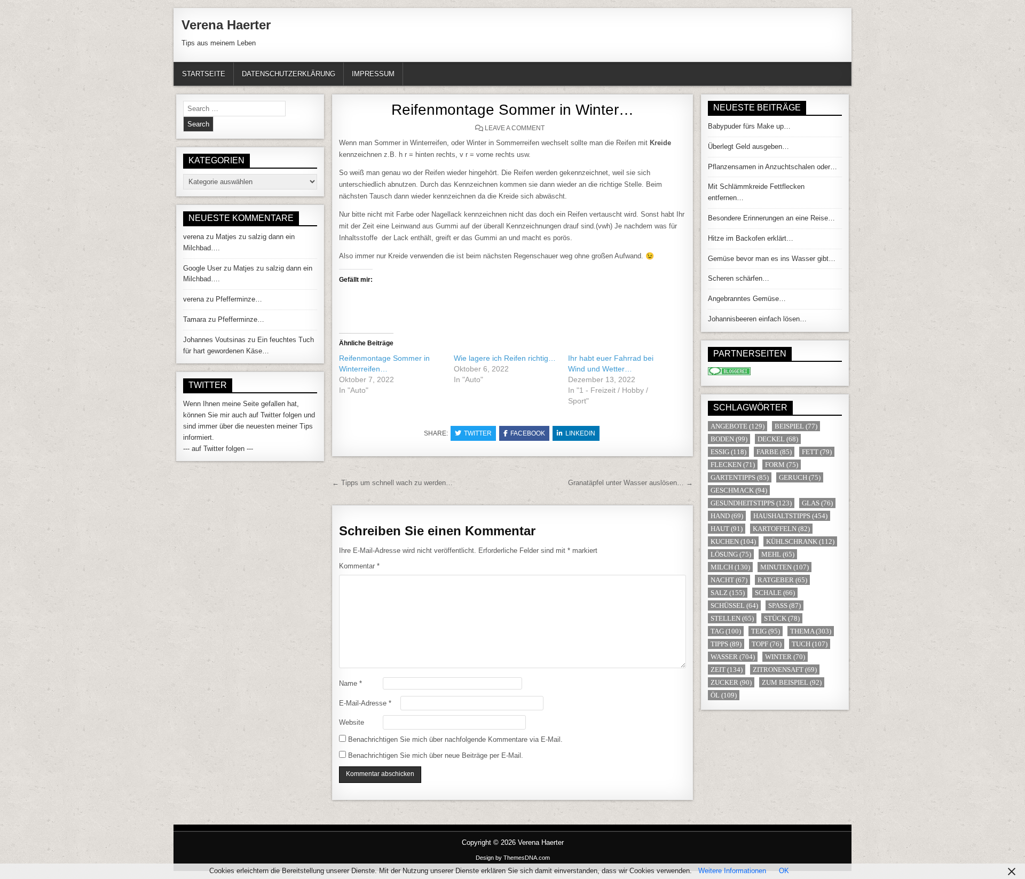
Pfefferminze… (239, 299)
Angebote (737, 426)
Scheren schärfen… (738, 278)
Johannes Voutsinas (214, 340)
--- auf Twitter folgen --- (218, 449)
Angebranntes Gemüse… (747, 299)
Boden (729, 439)
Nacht (729, 580)
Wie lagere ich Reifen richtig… (505, 358)
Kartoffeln (781, 529)
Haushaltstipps (790, 516)
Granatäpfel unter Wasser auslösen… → (630, 483)
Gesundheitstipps (751, 503)
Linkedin (580, 433)
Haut (727, 529)
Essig (728, 452)
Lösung (731, 554)
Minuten (784, 567)
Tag (726, 631)
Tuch (809, 644)
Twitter (478, 433)
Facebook (527, 433)
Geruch (800, 477)
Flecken (733, 465)
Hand (727, 516)
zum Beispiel (792, 682)
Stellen (732, 618)
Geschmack (739, 490)
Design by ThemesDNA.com (513, 857)
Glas (817, 503)
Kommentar (359, 566)
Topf (767, 644)
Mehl (777, 554)
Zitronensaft (785, 670)
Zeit (727, 670)
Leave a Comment (515, 128)
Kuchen (733, 541)
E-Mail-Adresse (365, 703)
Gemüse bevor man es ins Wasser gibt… (771, 259)
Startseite (203, 74)
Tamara (194, 319)
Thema (810, 631)
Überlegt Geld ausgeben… (748, 146)
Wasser (733, 657)
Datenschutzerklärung (288, 74)
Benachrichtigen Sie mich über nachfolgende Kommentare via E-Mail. (455, 739)
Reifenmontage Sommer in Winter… (512, 109)
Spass (784, 605)
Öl (724, 695)
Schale (775, 593)
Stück (782, 618)
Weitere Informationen (732, 871)
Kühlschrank (800, 541)
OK (784, 871)
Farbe (774, 452)
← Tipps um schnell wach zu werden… (392, 483)
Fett (817, 452)
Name (350, 683)
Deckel (778, 439)
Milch (730, 567)
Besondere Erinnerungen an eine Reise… (771, 218)
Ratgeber (782, 580)
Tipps (726, 644)
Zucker (731, 682)
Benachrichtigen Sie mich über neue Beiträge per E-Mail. (435, 755)
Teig (765, 631)
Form (781, 465)
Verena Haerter (226, 25)
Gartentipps (740, 477)
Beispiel (796, 426)
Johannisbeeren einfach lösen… (757, 319)
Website (351, 722)
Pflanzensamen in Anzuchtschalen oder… (772, 167)
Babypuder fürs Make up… (749, 126)
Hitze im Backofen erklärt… (750, 238)
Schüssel (734, 605)
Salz (728, 593)
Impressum (373, 74)
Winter (785, 657)
